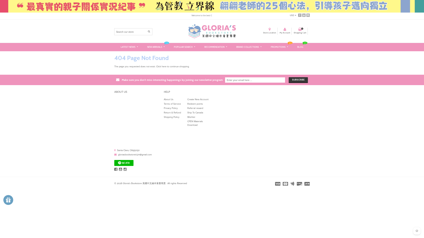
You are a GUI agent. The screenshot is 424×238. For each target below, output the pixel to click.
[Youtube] (304, 15)
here (164, 66)
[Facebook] (299, 15)
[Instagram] (308, 15)
